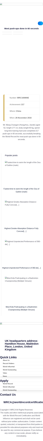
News (5, 375)
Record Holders (8, 363)
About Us (6, 360)
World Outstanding (9, 370)
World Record (8, 384)
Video (5, 373)
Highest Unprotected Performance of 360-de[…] (21, 268)
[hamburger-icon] (40, 23)
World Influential (9, 367)
